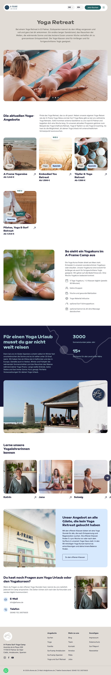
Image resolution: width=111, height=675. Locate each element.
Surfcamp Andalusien (56, 651)
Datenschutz (94, 642)
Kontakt (71, 646)
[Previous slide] (3, 477)
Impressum (93, 638)
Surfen (50, 638)
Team (70, 642)
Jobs (70, 659)
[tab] (53, 97)
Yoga (49, 642)
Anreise (71, 651)
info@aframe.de (16, 602)
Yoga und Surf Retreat (56, 659)
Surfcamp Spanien (55, 655)
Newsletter (93, 651)
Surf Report (94, 646)
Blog (70, 638)
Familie (50, 646)
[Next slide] (107, 477)
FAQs (70, 655)
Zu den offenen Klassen (75, 557)
